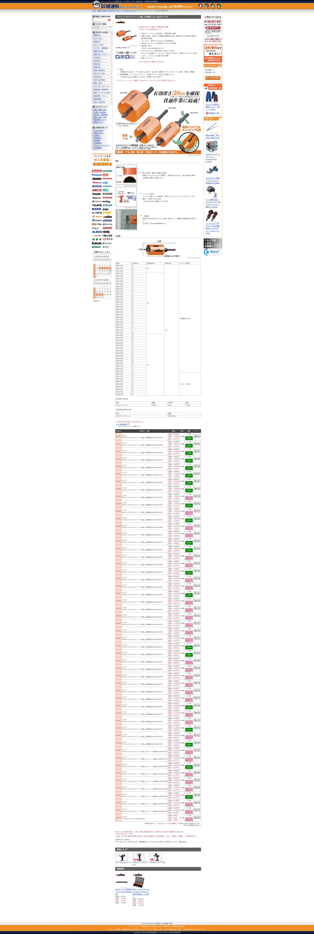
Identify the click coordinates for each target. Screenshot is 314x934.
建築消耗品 (98, 99)
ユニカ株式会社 (121, 424)
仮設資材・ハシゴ (100, 96)
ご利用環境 (98, 148)
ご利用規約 (98, 143)
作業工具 (97, 61)
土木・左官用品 (99, 80)
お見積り (97, 135)
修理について (98, 122)
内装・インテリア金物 (102, 93)
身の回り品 (98, 77)
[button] (213, 252)
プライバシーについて (102, 145)
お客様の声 (98, 138)
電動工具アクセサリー (102, 54)
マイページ (146, 923)
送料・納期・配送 (100, 110)
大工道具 (97, 58)
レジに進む (165, 923)
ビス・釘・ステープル (102, 86)
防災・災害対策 (99, 102)
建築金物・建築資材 (101, 89)
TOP (170, 923)
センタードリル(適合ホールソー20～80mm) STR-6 (123, 891)
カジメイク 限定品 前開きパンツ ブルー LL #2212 (213, 107)
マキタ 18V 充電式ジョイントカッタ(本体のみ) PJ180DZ (213, 180)
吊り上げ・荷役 (99, 73)
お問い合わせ (98, 133)
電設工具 (97, 64)
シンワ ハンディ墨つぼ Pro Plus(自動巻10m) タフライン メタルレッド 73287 (213, 228)
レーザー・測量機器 (101, 48)
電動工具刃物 (98, 51)
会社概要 (97, 140)
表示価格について (100, 120)
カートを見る (155, 923)
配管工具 (97, 67)
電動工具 (97, 35)
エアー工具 (98, 38)
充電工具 (97, 42)
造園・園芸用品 (99, 70)
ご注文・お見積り (100, 112)
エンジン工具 (98, 45)
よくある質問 (98, 131)
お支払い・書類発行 (101, 115)
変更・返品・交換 (100, 117)
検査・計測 (98, 83)
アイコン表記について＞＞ (193, 825)
